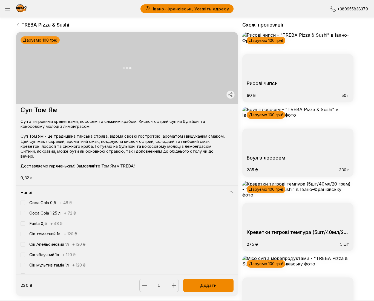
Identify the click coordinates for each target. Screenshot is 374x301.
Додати (208, 285)
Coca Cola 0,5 (50, 202)
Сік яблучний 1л (52, 254)
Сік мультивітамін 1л (57, 265)
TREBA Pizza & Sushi (45, 25)
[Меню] (7, 8)
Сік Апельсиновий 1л (57, 244)
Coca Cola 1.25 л (52, 213)
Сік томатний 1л (53, 233)
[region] (127, 153)
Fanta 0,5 (45, 223)
